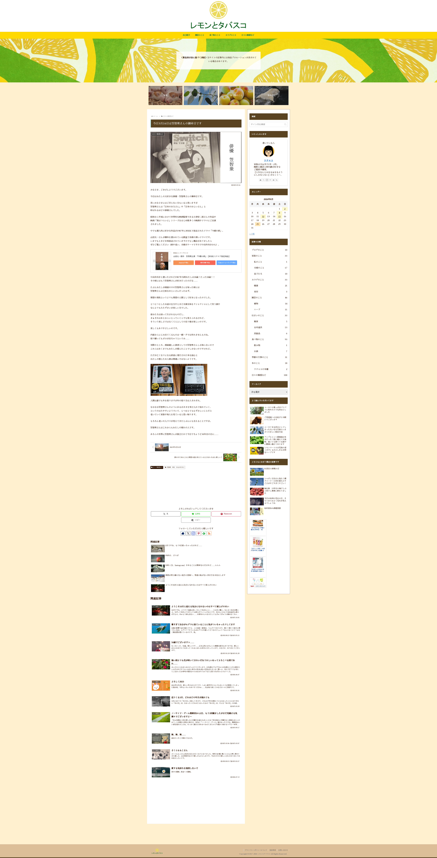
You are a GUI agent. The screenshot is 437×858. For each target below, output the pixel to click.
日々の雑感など (158, 467)
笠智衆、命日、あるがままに (175, 467)
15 (279, 216)
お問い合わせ (283, 850)
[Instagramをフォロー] (193, 533)
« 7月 (252, 234)
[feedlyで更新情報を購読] (204, 533)
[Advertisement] (177, 489)
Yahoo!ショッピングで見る (227, 262)
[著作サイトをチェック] (183, 533)
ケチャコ (268, 160)
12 (263, 216)
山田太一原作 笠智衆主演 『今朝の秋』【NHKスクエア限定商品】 (201, 256)
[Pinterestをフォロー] (198, 533)
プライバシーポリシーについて (256, 850)
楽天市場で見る (205, 262)
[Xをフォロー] (188, 533)
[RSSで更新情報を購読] (209, 533)
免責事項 (272, 850)
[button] (196, 520)
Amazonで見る (183, 262)
